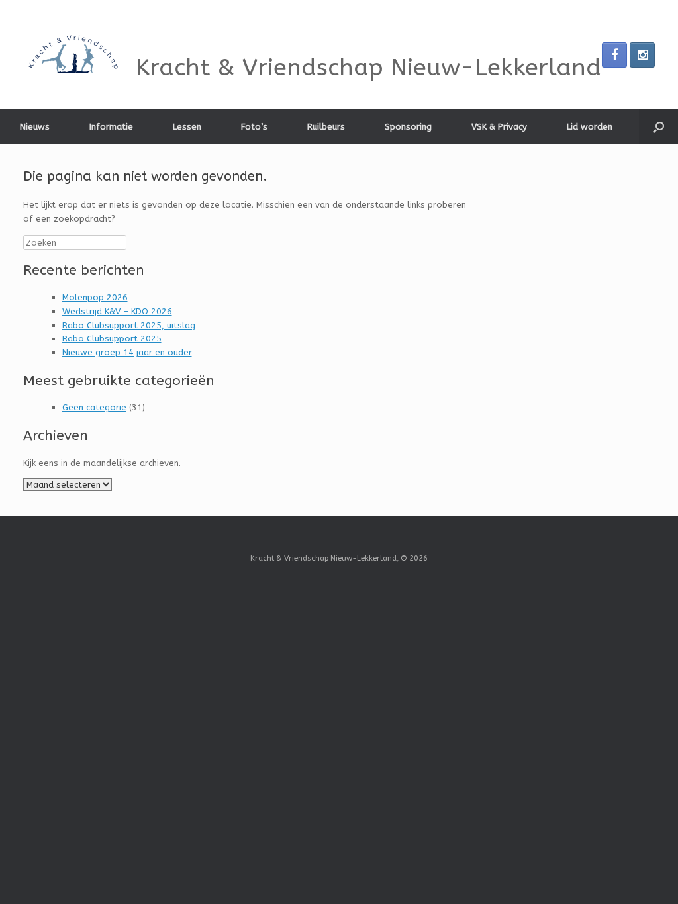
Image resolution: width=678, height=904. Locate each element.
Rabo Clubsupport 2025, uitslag (128, 325)
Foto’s (254, 127)
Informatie (111, 127)
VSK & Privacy (499, 127)
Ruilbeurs (326, 127)
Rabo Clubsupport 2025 (112, 338)
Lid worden (589, 127)
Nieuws (35, 127)
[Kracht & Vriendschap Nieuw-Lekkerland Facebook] (614, 55)
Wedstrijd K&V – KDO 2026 (117, 311)
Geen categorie (94, 407)
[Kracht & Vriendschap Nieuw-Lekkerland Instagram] (642, 55)
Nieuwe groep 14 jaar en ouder (127, 352)
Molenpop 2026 (95, 297)
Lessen (187, 127)
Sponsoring (408, 127)
